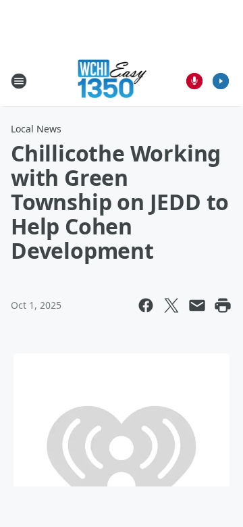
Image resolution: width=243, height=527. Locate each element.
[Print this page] (222, 305)
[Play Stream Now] (221, 81)
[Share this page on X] (171, 305)
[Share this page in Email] (197, 305)
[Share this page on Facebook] (145, 305)
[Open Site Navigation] (19, 81)
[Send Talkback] (194, 81)
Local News (36, 128)
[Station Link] (112, 81)
